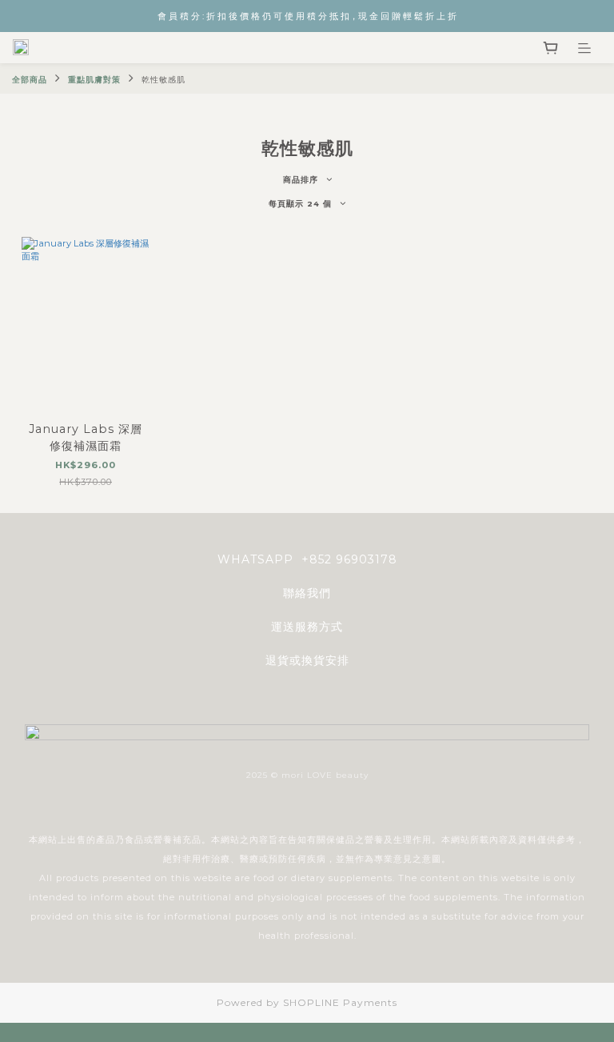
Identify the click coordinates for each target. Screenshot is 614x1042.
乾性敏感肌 (163, 79)
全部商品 (29, 79)
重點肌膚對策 (94, 79)
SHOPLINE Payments (340, 1002)
